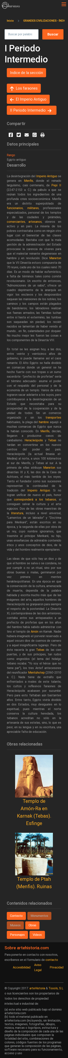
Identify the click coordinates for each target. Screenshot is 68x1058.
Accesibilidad (21, 967)
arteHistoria (37, 988)
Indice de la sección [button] (26, 72)
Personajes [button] (17, 935)
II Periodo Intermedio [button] (28, 110)
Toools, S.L (56, 988)
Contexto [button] (16, 916)
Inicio (10, 20)
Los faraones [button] (27, 88)
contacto (52, 960)
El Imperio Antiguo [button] (31, 99)
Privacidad (56, 967)
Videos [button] (37, 935)
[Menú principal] (63, 4)
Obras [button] (32, 925)
